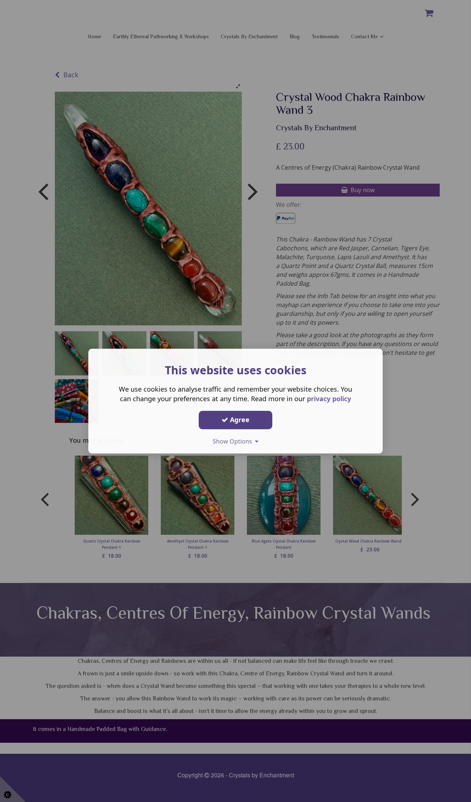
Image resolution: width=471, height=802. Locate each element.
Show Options (234, 441)
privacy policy (329, 398)
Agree (238, 419)
